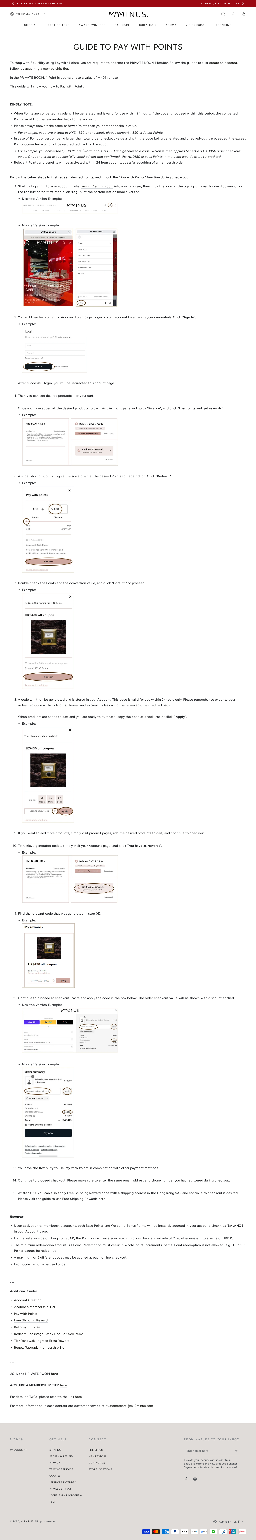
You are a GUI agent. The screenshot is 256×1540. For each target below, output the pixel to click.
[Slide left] (13, 3)
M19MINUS (27, 1521)
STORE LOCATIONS (100, 1469)
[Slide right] (242, 3)
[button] (223, 14)
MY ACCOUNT (18, 1450)
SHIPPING (55, 1450)
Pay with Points (26, 1314)
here (101, 1199)
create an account (223, 63)
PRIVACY (54, 1463)
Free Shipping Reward (31, 1320)
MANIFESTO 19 (97, 1456)
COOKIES (54, 1475)
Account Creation (28, 1300)
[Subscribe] (237, 1450)
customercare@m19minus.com (129, 1406)
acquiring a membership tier (46, 68)
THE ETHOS (96, 1450)
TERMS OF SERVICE (61, 1469)
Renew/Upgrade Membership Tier (39, 1347)
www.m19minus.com (97, 186)
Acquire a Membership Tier (34, 1307)
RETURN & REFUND (61, 1456)
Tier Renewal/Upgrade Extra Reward (41, 1341)
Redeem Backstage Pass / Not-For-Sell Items (48, 1334)
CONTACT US (97, 1463)
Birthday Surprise (27, 1327)
